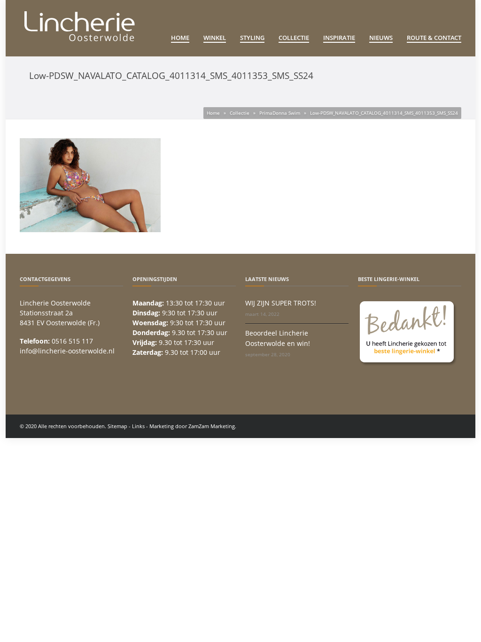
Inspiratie (339, 37)
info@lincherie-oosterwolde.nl (67, 350)
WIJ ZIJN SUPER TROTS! (280, 302)
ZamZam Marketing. (212, 426)
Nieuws (381, 37)
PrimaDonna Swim (279, 113)
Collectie (294, 37)
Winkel (214, 37)
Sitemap (117, 426)
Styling (252, 37)
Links (138, 426)
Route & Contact (434, 37)
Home (180, 37)
